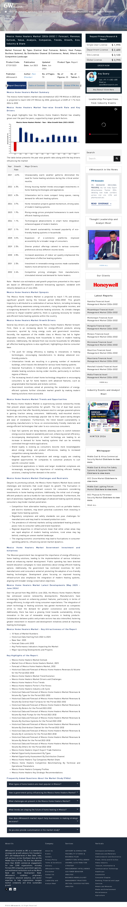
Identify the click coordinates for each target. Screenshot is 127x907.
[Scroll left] (6, 85)
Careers (48, 857)
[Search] (117, 159)
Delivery (48, 866)
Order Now (104, 66)
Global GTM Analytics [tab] (74, 86)
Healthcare (99, 871)
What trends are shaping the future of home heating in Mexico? (38, 810)
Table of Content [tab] (37, 86)
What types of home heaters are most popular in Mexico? (35, 784)
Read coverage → (90, 203)
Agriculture (100, 895)
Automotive (100, 874)
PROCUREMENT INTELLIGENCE (77, 869)
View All (104, 265)
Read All (92, 505)
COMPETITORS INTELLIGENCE (77, 860)
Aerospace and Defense (105, 851)
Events (92, 12)
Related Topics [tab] (54, 86)
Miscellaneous (101, 892)
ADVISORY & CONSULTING (75, 851)
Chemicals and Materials (105, 854)
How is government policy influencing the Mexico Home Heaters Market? (42, 793)
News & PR (56, 12)
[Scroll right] (80, 85)
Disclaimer (49, 871)
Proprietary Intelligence (76, 12)
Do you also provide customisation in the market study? (34, 830)
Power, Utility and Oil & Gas (106, 860)
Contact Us (10, 19)
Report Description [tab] (17, 86)
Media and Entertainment (105, 889)
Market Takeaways (105, 12)
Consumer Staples (103, 877)
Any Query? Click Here (103, 90)
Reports (22, 12)
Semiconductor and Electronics (108, 857)
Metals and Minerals (103, 886)
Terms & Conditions (53, 863)
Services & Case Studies (39, 12)
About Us (13, 12)
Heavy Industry (101, 863)
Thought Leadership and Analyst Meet (51, 880)
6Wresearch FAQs (52, 869)
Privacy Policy (51, 860)
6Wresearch (15, 905)
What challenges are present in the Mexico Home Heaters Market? (39, 801)
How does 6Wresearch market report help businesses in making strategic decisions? (43, 820)
